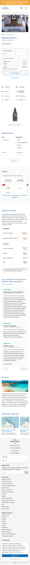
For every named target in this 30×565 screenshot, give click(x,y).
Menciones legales (7, 498)
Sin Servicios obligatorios (11, 69)
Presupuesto (16, 73)
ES (5, 460)
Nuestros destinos (7, 529)
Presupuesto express (7, 536)
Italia (22, 12)
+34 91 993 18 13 (15, 445)
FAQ (3, 504)
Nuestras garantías (7, 483)
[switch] (15, 77)
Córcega (4, 523)
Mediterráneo (16, 12)
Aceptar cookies (15, 555)
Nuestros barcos (6, 532)
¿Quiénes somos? (6, 479)
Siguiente (23, 369)
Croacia (4, 519)
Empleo (4, 496)
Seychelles (4, 527)
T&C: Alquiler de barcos (8, 502)
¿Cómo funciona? (6, 481)
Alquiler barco (8, 12)
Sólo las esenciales (15, 559)
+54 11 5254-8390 (15, 448)
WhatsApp (16, 450)
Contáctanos (5, 509)
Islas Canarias (5, 515)
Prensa (4, 494)
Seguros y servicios (7, 490)
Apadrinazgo (5, 487)
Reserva (8, 192)
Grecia (3, 521)
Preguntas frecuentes (8, 492)
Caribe (3, 525)
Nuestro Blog (5, 506)
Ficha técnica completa (14, 124)
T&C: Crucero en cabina (8, 500)
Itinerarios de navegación (9, 534)
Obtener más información (16, 552)
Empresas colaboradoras (9, 485)
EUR (6, 457)
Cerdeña (27, 12)
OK (26, 472)
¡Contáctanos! (15, 197)
